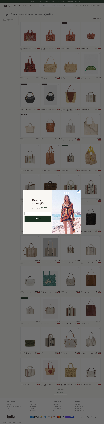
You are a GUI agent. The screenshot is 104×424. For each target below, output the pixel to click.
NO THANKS (37, 225)
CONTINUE (38, 218)
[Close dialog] (78, 192)
